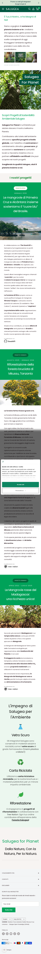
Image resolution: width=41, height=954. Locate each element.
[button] (38, 3)
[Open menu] (3, 9)
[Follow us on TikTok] (14, 933)
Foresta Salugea (20, 820)
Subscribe (8, 910)
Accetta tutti (20, 484)
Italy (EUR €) (17, 919)
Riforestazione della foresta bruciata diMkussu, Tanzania (20, 369)
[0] (37, 9)
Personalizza (19, 490)
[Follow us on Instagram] (7, 933)
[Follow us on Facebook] (3, 933)
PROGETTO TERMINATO (20, 355)
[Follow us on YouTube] (11, 933)
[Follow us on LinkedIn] (18, 933)
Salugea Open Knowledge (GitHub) (19, 924)
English (5, 919)
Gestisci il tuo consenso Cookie (17, 922)
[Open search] (29, 9)
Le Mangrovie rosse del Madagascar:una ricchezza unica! (20, 594)
